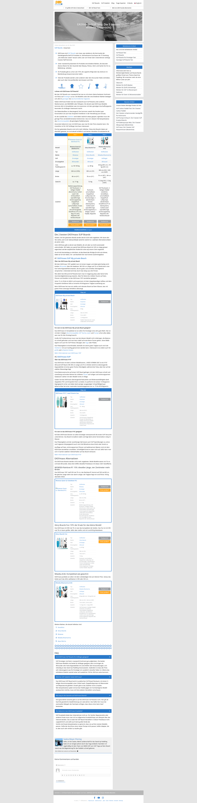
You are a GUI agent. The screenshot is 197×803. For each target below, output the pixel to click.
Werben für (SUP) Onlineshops (126, 87)
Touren (85, 374)
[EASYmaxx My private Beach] (62, 304)
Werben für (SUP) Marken (124, 85)
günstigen (65, 99)
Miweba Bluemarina (104, 155)
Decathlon (61, 627)
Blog (112, 3)
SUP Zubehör (105, 3)
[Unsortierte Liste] (73, 775)
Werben (111, 800)
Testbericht (75, 221)
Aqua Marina (62, 641)
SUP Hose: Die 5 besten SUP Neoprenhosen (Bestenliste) (125, 128)
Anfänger (104, 158)
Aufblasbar (75, 152)
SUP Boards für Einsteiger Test (126, 57)
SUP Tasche (82, 333)
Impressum (91, 800)
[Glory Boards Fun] (90, 140)
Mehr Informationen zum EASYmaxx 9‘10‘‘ (68, 455)
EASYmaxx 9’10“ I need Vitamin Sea (67, 393)
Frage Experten (121, 3)
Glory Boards (90, 155)
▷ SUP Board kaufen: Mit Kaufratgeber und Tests (73, 792)
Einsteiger (67, 96)
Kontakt (116, 800)
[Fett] (62, 775)
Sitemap (121, 800)
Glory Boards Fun (90, 147)
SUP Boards (96, 3)
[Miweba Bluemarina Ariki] (104, 140)
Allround (90, 162)
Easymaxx (82, 301)
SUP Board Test (121, 53)
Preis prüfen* (75, 225)
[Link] (80, 775)
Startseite (57, 792)
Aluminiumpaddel (63, 121)
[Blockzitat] (75, 775)
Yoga (86, 343)
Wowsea (75, 155)
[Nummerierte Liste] (71, 775)
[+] (84, 775)
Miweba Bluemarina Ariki (104, 147)
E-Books (130, 3)
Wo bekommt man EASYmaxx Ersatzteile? (69, 711)
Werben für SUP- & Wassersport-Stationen (126, 91)
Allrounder (75, 162)
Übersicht (119, 83)
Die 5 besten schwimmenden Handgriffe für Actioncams (129, 114)
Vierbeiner (58, 348)
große (56, 350)
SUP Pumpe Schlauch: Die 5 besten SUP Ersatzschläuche (129, 119)
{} (81, 775)
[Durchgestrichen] (69, 775)
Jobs (104, 800)
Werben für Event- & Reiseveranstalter (128, 94)
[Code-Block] (77, 775)
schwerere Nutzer (67, 350)
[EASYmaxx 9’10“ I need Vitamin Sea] (62, 402)
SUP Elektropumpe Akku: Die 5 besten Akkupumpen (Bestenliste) (128, 124)
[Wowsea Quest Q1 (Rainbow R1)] (75, 141)
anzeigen (89, 230)
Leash (89, 333)
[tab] (83, 657)
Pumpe (96, 333)
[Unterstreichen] (67, 775)
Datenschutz (98, 800)
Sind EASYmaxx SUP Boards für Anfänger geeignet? (72, 657)
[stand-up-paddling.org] (57, 2)
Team (107, 800)
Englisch (138, 3)
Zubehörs (70, 116)
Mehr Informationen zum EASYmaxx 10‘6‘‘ (68, 353)
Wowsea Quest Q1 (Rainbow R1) (75, 147)
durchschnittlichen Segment (80, 99)
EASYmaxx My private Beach (65, 295)
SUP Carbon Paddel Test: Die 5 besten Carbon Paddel (128, 110)
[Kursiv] (64, 775)
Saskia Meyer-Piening (72, 739)
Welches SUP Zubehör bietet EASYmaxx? (69, 677)
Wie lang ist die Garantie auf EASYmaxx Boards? (71, 695)
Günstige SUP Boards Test (124, 60)
